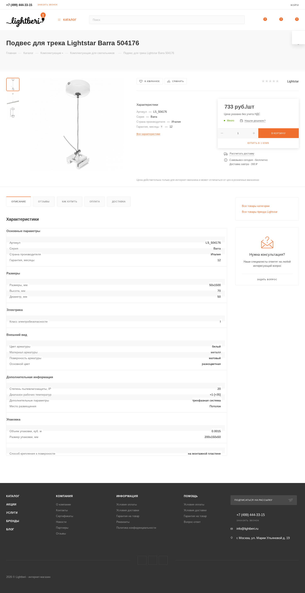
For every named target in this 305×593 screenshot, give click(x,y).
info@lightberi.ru (247, 528)
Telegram (152, 560)
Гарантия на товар (127, 516)
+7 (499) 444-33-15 (19, 5)
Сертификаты (64, 516)
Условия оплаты (126, 504)
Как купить (69, 201)
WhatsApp (163, 560)
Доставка (118, 201)
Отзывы (44, 201)
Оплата (95, 201)
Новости (61, 521)
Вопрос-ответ (192, 521)
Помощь (191, 496)
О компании (63, 504)
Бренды (12, 521)
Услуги (12, 512)
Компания (64, 496)
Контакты (62, 510)
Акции (11, 504)
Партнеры (62, 527)
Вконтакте (142, 560)
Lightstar (293, 81)
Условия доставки (127, 510)
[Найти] (239, 19)
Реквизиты (122, 521)
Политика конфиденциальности (136, 527)
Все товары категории (256, 206)
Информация (127, 496)
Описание (18, 201)
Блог (10, 529)
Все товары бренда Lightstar (259, 211)
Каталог (13, 496)
